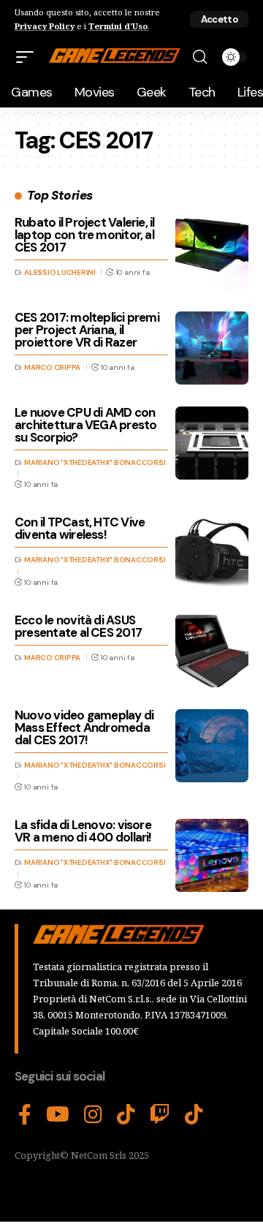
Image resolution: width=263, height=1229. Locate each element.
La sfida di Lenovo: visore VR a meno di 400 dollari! (83, 831)
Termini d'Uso (118, 25)
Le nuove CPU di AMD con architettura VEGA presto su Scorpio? (85, 424)
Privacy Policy (45, 25)
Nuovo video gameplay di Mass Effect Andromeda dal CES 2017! (84, 727)
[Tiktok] (194, 1114)
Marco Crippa (52, 367)
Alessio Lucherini (60, 272)
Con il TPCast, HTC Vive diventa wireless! (80, 528)
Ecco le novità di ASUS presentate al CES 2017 (78, 626)
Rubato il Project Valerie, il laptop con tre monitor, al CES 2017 (85, 234)
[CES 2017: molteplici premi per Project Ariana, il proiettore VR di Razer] (211, 348)
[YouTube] (57, 1114)
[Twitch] (160, 1114)
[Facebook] (25, 1114)
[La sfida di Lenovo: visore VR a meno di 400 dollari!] (211, 855)
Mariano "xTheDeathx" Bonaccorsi (94, 462)
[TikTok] (126, 1114)
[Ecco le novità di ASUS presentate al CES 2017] (211, 650)
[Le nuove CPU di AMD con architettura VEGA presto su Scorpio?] (211, 443)
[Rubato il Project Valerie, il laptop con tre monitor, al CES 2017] (211, 253)
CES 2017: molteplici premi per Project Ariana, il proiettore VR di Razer (87, 329)
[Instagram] (93, 1114)
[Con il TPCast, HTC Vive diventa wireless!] (211, 552)
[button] (219, 19)
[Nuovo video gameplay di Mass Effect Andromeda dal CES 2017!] (211, 745)
